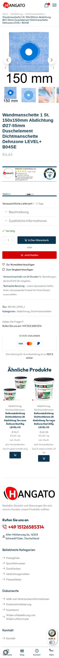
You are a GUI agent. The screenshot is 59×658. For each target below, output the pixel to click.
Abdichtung (17, 13)
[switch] (52, 642)
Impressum (12, 609)
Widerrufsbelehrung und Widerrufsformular (20, 616)
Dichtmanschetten (34, 13)
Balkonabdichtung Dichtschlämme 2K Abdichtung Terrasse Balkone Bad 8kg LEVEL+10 (15, 420)
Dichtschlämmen (15, 409)
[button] (47, 5)
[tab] (29, 212)
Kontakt (10, 638)
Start (5, 13)
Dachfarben (13, 568)
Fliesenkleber (14, 579)
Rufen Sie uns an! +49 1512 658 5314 (22, 325)
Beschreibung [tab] (19, 212)
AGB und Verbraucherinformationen (27, 599)
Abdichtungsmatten (17, 574)
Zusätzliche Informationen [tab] (28, 221)
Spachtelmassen (15, 563)
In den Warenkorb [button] (15, 455)
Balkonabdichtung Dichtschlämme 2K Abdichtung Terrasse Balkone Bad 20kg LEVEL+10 (44, 420)
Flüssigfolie (13, 558)
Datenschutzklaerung (18, 604)
